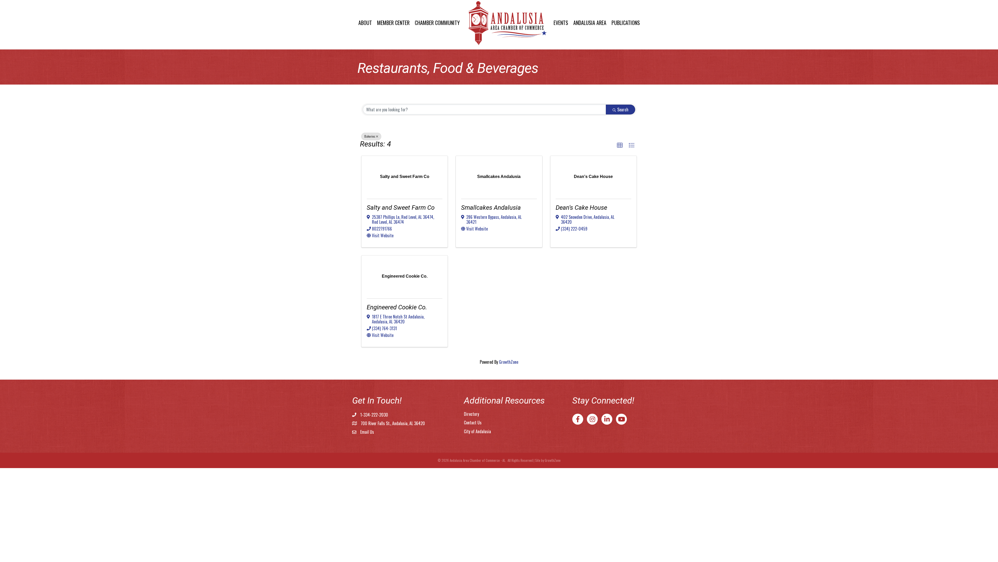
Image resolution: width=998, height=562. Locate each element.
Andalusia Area (589, 23)
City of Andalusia (477, 431)
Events (561, 23)
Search (622, 109)
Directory (471, 414)
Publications (626, 23)
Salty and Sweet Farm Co (401, 207)
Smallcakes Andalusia (491, 207)
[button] (620, 145)
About (365, 23)
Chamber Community (437, 23)
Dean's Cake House (581, 207)
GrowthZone (508, 362)
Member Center (393, 23)
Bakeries (369, 136)
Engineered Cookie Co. (397, 307)
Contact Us (473, 422)
